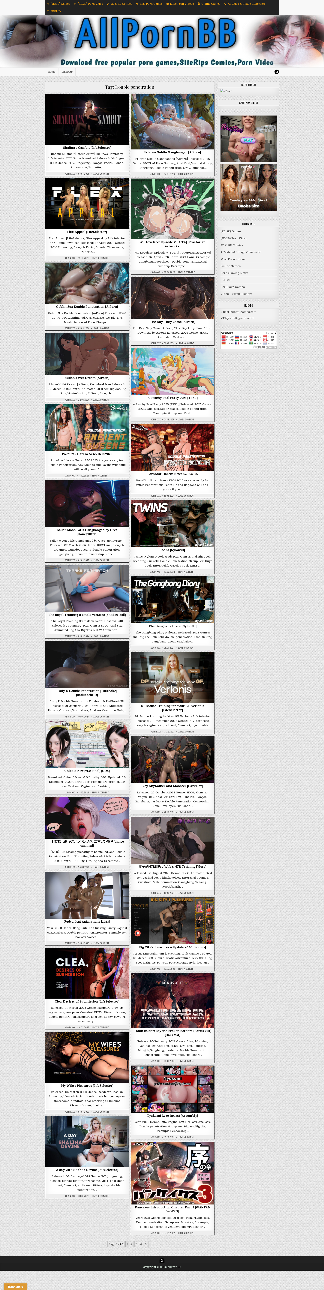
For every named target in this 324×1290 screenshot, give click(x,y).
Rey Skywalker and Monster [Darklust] (172, 786)
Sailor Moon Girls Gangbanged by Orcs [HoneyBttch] (87, 532)
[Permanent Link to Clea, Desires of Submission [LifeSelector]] (87, 973)
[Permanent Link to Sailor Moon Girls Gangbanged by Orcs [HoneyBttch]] (87, 503)
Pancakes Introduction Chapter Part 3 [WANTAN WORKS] (172, 1210)
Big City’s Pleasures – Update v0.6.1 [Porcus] (172, 948)
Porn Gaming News (87, 414)
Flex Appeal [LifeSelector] (87, 232)
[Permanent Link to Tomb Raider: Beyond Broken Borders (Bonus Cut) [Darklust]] (172, 1000)
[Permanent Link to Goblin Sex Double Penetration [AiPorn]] (87, 283)
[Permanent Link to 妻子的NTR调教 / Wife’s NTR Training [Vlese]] (172, 840)
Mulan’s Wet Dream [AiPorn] (87, 378)
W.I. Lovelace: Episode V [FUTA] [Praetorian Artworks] (173, 245)
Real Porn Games (151, 3)
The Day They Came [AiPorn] (172, 322)
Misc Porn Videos (182, 3)
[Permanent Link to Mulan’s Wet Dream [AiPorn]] (87, 354)
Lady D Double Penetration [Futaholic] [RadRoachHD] (87, 693)
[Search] (276, 72)
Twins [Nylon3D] (172, 550)
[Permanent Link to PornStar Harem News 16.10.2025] (87, 427)
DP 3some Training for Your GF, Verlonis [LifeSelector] (172, 708)
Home (52, 71)
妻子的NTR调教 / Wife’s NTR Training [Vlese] (172, 867)
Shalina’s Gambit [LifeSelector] (87, 148)
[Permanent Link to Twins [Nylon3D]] (172, 523)
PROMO (55, 11)
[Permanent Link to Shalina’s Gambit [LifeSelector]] (87, 119)
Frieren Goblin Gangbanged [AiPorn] (172, 153)
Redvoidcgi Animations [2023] (87, 922)
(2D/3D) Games (60, 3)
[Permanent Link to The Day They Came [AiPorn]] (172, 298)
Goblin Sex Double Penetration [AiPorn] (87, 307)
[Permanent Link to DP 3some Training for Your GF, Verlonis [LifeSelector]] (172, 677)
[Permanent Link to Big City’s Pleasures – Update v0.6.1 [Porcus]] (172, 921)
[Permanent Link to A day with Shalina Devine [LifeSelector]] (87, 1141)
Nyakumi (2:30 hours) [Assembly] (172, 1116)
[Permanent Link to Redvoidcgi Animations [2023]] (87, 895)
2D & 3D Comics (121, 3)
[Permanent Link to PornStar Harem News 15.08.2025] (172, 447)
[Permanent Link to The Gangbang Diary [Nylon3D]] (172, 599)
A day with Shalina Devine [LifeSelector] (87, 1170)
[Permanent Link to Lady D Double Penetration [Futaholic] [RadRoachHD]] (87, 664)
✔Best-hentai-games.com (238, 312)
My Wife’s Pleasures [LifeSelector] (87, 1086)
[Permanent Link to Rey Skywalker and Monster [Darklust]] (172, 759)
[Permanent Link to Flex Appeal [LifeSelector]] (87, 203)
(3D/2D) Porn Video (90, 3)
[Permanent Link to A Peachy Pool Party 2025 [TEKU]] (172, 371)
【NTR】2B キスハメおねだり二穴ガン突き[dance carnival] (87, 844)
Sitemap (67, 71)
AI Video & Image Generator (246, 3)
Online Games (210, 3)
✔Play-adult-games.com (237, 318)
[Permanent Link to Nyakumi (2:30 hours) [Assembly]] (172, 1089)
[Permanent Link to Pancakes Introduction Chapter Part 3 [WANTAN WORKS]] (172, 1173)
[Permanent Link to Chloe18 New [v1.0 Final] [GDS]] (87, 744)
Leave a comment (101, 174)
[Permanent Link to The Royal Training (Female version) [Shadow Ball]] (87, 588)
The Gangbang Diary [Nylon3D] (172, 627)
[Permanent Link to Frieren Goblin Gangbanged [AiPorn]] (172, 121)
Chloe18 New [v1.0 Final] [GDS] (87, 771)
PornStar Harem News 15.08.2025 (172, 474)
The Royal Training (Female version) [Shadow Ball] (87, 615)
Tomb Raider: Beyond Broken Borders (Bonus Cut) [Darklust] (172, 1033)
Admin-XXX (70, 174)
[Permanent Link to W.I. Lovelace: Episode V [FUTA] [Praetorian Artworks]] (172, 209)
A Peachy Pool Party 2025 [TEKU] (172, 398)
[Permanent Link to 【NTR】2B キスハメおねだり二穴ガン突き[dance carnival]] (87, 818)
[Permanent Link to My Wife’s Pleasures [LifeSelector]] (87, 1057)
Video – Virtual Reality (236, 294)
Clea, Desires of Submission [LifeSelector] (87, 1002)
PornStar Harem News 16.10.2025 (87, 454)
